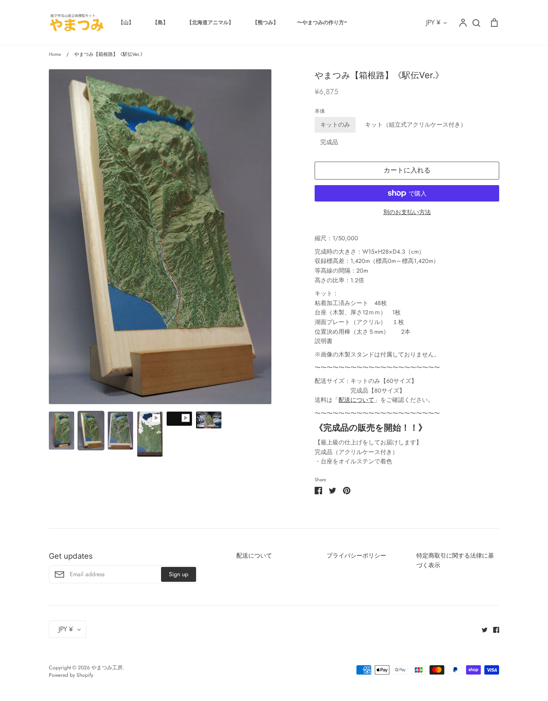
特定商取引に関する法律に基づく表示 (455, 560)
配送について (356, 400)
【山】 (126, 22)
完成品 (329, 142)
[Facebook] (493, 629)
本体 (320, 111)
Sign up (178, 574)
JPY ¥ (433, 22)
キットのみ (335, 124)
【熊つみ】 (265, 22)
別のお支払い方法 (407, 212)
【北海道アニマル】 (210, 22)
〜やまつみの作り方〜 (323, 22)
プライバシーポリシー (356, 555)
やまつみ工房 (107, 667)
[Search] (476, 23)
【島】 (160, 22)
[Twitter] (482, 629)
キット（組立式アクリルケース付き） (415, 124)
